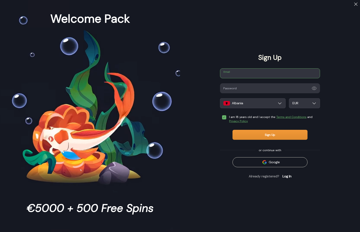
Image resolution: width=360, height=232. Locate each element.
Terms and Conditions (291, 117)
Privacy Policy (238, 121)
